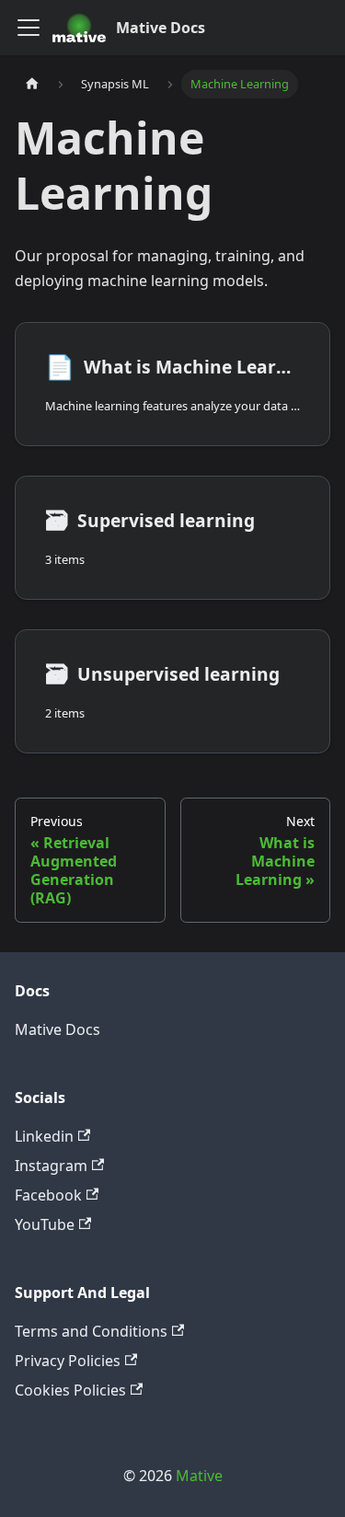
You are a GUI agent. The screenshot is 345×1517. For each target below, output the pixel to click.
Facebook (48, 1195)
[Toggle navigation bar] (28, 27)
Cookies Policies (70, 1390)
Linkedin (44, 1136)
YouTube (45, 1224)
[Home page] (32, 84)
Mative (199, 1475)
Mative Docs (57, 1029)
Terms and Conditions (91, 1331)
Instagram (51, 1165)
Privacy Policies (68, 1360)
